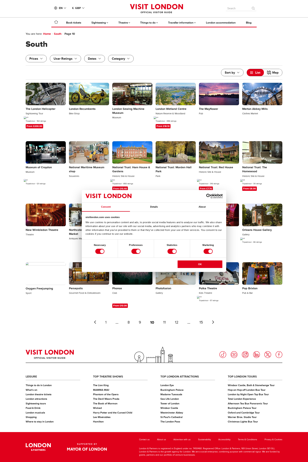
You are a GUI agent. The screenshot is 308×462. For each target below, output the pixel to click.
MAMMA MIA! (101, 390)
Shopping (31, 417)
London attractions (36, 399)
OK (200, 264)
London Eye (167, 385)
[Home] (56, 23)
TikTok (222, 354)
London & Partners (38, 447)
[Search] (253, 7)
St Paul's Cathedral (171, 417)
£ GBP (76, 8)
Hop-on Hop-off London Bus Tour (246, 390)
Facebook (279, 354)
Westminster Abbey (171, 412)
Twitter (267, 354)
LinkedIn (256, 354)
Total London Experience (242, 399)
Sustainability (204, 439)
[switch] (136, 251)
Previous (95, 322)
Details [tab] (154, 206)
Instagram (245, 354)
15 (201, 322)
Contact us (144, 439)
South (57, 34)
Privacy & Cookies (273, 439)
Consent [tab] (106, 206)
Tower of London (169, 403)
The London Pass (170, 421)
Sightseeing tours (36, 403)
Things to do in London (39, 385)
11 (164, 322)
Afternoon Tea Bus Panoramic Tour (248, 403)
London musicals (35, 412)
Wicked (97, 408)
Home (47, 34)
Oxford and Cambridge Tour (244, 412)
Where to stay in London (40, 421)
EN (61, 8)
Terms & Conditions (247, 439)
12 (176, 322)
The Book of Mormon (105, 403)
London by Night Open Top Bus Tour (248, 394)
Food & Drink (33, 408)
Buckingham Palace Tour (242, 408)
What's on (31, 390)
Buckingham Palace (172, 390)
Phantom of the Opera (106, 394)
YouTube (234, 354)
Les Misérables (102, 417)
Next (213, 322)
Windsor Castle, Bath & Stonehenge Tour (251, 385)
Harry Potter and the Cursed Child (112, 412)
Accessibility (224, 439)
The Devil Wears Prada (106, 399)
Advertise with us (182, 439)
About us (161, 439)
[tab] (255, 72)
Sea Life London (169, 399)
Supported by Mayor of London (87, 447)
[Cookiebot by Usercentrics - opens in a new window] (209, 196)
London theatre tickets (38, 394)
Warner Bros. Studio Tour (242, 417)
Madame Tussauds (171, 394)
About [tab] (202, 206)
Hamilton (98, 421)
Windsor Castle (169, 408)
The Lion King (101, 385)
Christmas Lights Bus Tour (243, 421)
